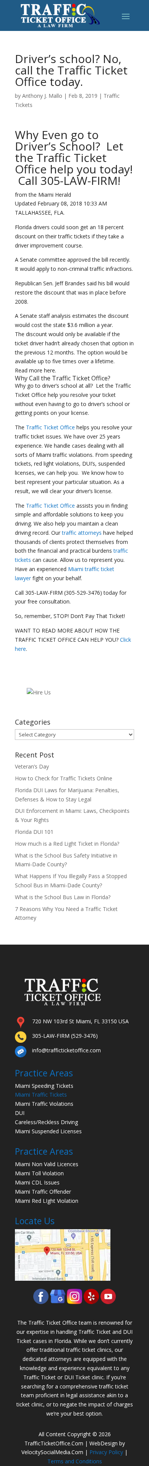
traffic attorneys (82, 532)
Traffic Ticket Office (80, 378)
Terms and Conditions (74, 1461)
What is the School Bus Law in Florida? (62, 897)
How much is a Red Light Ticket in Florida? (67, 843)
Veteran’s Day (32, 766)
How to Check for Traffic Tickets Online (63, 778)
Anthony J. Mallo (42, 95)
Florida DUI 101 (34, 831)
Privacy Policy (106, 1452)
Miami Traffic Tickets (41, 1094)
